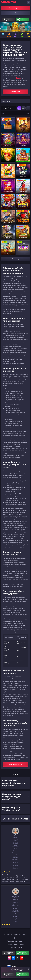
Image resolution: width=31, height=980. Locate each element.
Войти (15, 13)
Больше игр (15, 259)
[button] (2, 27)
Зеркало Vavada (15, 91)
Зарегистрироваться (15, 8)
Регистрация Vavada (15, 764)
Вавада (18, 78)
